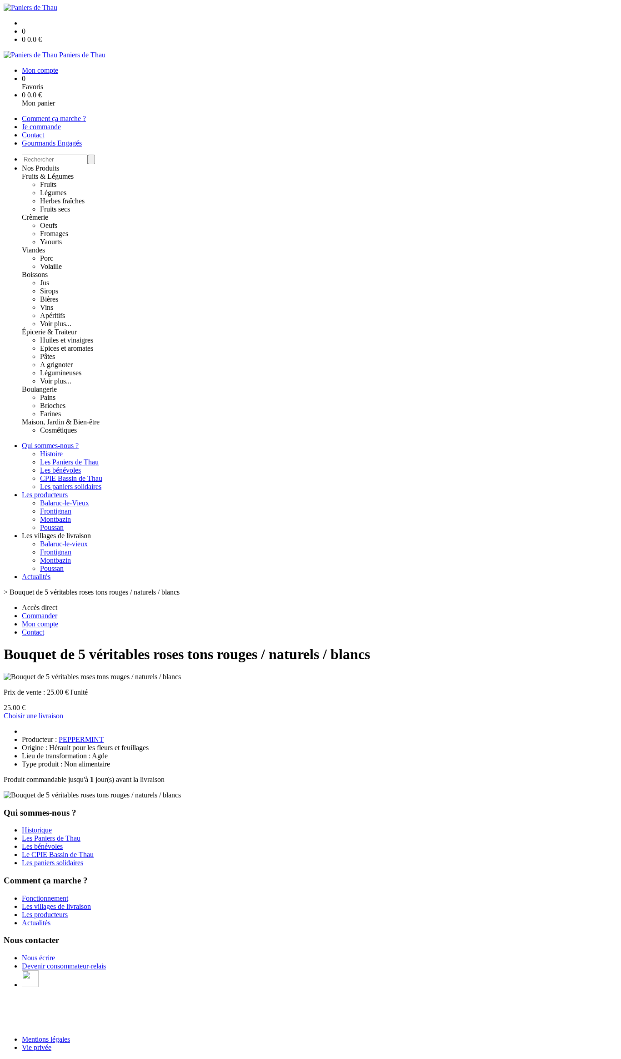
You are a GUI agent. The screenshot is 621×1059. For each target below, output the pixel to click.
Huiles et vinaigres (66, 340)
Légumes (53, 193)
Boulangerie (39, 389)
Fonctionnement (45, 898)
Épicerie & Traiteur (49, 332)
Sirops (49, 291)
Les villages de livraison (56, 906)
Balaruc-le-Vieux (64, 503)
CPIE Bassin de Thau (71, 478)
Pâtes (47, 356)
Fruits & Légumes (48, 176)
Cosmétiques (58, 430)
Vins (46, 307)
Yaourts (51, 242)
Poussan (52, 527)
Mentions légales (46, 1039)
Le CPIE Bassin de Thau (58, 854)
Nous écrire (38, 958)
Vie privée (36, 1047)
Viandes (33, 250)
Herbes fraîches (62, 201)
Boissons (35, 274)
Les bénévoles (60, 470)
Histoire (51, 454)
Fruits (48, 184)
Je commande (41, 127)
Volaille (51, 266)
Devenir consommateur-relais (64, 966)
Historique (37, 830)
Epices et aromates (66, 348)
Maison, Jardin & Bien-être (61, 422)
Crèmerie (35, 217)
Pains (47, 397)
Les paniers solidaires (70, 486)
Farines (50, 414)
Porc (46, 258)
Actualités (36, 576)
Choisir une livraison (33, 716)
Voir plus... (55, 324)
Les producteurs (45, 495)
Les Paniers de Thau (69, 462)
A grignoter (56, 364)
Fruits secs (55, 209)
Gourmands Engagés (52, 143)
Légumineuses (60, 373)
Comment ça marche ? (54, 118)
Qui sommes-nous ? (50, 445)
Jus (44, 283)
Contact (33, 135)
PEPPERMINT (81, 739)
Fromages (54, 233)
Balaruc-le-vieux (64, 544)
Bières (49, 299)
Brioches (52, 405)
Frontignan (55, 511)
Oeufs (48, 225)
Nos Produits (40, 168)
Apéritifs (52, 315)
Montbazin (55, 519)
